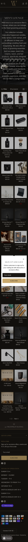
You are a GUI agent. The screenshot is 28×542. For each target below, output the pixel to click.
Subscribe (14, 281)
